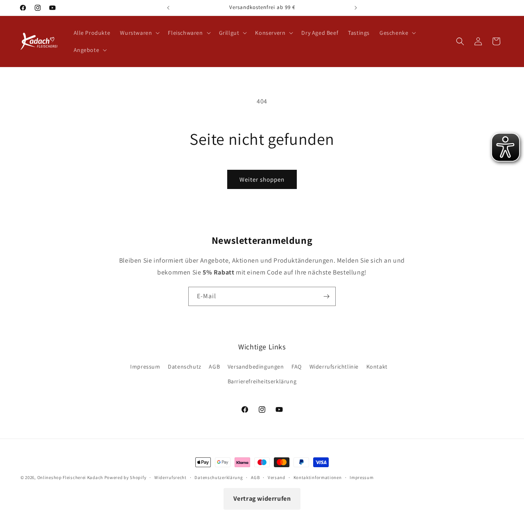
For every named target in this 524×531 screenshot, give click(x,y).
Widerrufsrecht (170, 477)
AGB (214, 366)
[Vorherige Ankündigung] (168, 8)
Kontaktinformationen (318, 477)
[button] (139, 32)
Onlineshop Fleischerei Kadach (70, 477)
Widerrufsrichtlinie (334, 366)
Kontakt (377, 366)
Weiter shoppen (262, 179)
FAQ (296, 366)
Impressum (145, 366)
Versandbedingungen (256, 366)
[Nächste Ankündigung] (356, 8)
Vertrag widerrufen (262, 498)
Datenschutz (184, 366)
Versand (276, 477)
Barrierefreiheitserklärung (262, 381)
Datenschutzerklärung (218, 477)
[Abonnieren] (326, 296)
